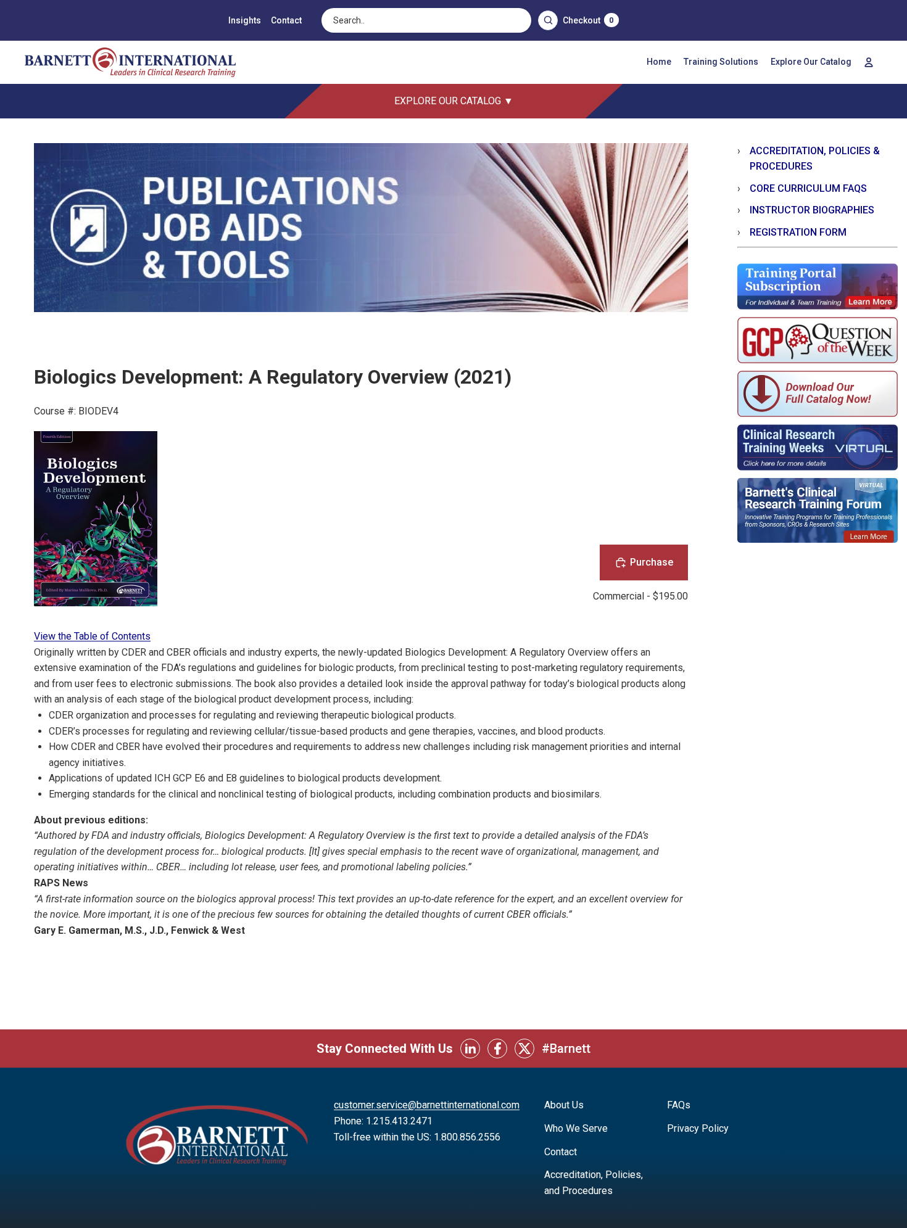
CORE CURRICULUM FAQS (808, 188)
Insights (244, 20)
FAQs (678, 1105)
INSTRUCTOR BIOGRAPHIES (812, 210)
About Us (564, 1105)
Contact (286, 20)
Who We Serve (576, 1128)
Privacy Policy (698, 1128)
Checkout (588, 20)
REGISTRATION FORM (798, 232)
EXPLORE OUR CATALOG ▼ (453, 101)
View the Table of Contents (92, 636)
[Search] (548, 20)
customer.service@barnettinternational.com (427, 1105)
